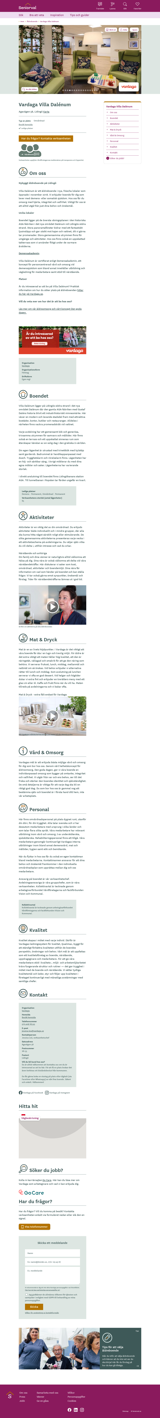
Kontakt (114, 152)
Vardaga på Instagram (59, 1092)
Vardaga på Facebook (33, 1092)
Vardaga (26, 365)
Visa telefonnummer (36, 1226)
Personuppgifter (76, 1396)
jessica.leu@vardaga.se (33, 1030)
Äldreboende (32, 21)
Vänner (40, 1396)
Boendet (114, 118)
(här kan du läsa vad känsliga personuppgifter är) (42, 1290)
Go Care (46, 1180)
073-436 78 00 (28, 1024)
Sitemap (125, 1411)
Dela (44, 29)
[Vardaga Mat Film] (52, 716)
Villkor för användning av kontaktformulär (42, 1312)
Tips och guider (79, 15)
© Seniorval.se (136, 1411)
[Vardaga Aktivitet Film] (52, 605)
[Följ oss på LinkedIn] (76, 1410)
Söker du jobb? (117, 158)
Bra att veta (37, 15)
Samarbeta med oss (47, 1392)
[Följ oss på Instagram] (82, 1410)
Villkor (71, 1392)
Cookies (72, 1400)
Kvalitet (113, 146)
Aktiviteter (115, 123)
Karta (46, 111)
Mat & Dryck (115, 129)
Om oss (113, 112)
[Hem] (27, 6)
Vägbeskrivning (30, 1118)
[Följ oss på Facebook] (69, 1410)
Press (22, 1396)
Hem (22, 21)
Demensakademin (29, 253)
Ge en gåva (42, 1400)
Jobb (22, 1400)
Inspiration (57, 15)
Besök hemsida (26, 124)
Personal (114, 140)
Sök (21, 15)
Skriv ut (31, 29)
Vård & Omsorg (117, 135)
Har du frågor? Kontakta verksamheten (46, 138)
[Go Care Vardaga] (52, 1192)
